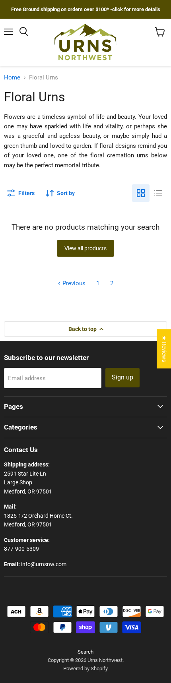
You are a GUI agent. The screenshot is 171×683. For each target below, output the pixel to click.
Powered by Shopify (85, 668)
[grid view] (141, 193)
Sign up (122, 377)
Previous (73, 283)
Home (12, 77)
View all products (85, 248)
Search (85, 652)
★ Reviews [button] (164, 348)
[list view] (158, 193)
